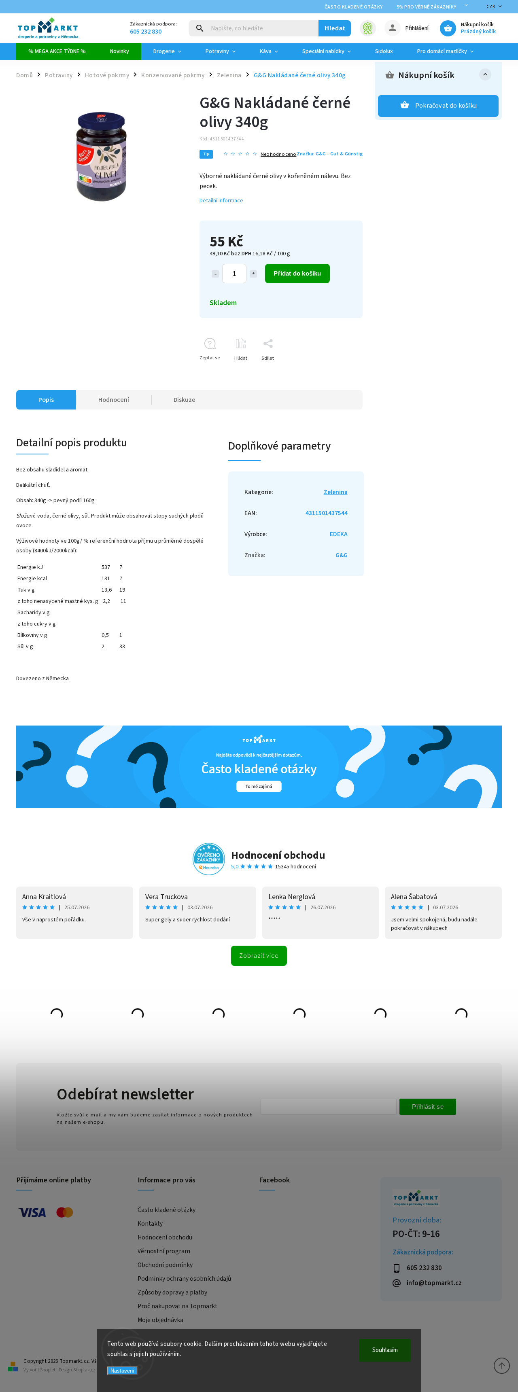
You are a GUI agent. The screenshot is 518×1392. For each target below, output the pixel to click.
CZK (491, 6)
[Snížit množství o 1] (215, 274)
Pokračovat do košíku (446, 105)
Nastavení (122, 1371)
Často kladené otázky (354, 7)
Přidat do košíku (297, 273)
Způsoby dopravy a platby (172, 1292)
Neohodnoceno (278, 154)
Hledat (335, 28)
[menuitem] (57, 51)
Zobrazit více (259, 955)
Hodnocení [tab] (113, 399)
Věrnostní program (164, 1251)
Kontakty (150, 1223)
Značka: (330, 153)
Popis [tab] (46, 399)
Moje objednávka (160, 1320)
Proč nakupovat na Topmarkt (177, 1306)
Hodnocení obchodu (278, 855)
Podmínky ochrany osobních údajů (184, 1278)
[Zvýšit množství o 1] (253, 274)
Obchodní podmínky (165, 1264)
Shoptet (47, 1370)
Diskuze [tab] (184, 399)
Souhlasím (385, 1350)
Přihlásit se (428, 1106)
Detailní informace (221, 201)
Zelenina (336, 492)
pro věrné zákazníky (426, 7)
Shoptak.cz (84, 1370)
